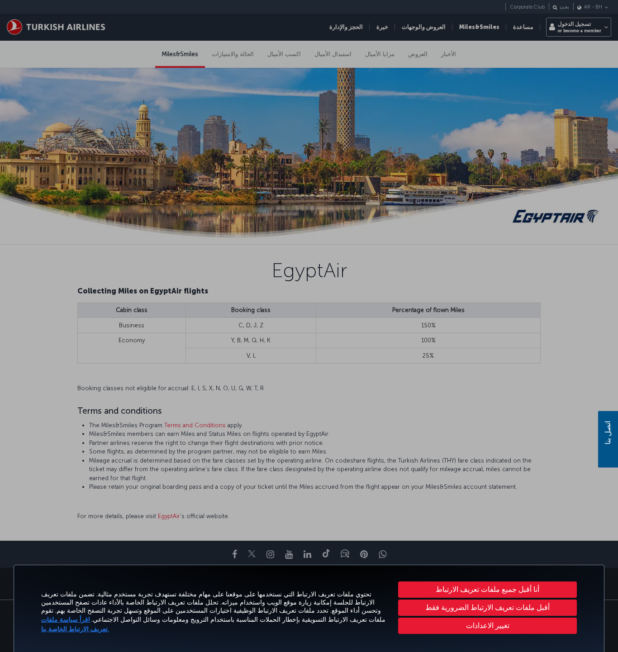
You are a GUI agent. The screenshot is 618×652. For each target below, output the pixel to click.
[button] (487, 626)
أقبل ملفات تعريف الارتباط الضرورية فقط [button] (487, 607)
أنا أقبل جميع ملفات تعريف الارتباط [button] (487, 589)
